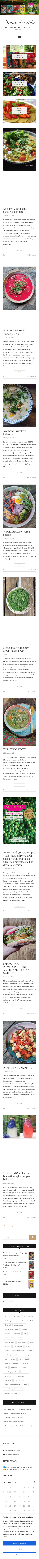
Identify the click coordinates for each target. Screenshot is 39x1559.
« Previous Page (8, 1226)
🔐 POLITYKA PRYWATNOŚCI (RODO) (15, 1469)
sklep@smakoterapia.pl (12, 1450)
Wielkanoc (8, 1380)
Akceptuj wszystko (19, 1543)
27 (5, 1492)
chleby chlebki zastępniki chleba (14, 1325)
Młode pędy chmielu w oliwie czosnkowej (16, 649)
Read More (19, 250)
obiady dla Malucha (18, 1350)
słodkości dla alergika (11, 1363)
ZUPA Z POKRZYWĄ (14, 749)
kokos (32, 1342)
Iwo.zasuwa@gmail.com (12, 1454)
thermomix (25, 1363)
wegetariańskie (19, 1376)
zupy (25, 1385)
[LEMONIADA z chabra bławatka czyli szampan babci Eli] (19, 1127)
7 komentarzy (31, 1217)
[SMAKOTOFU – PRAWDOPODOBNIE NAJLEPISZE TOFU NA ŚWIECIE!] (19, 939)
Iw (4, 255)
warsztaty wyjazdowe (11, 1372)
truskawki (14, 1367)
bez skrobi (30, 1321)
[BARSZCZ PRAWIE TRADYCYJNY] (19, 288)
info (25, 1333)
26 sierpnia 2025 (8, 215)
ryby (6, 1359)
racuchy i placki (27, 1355)
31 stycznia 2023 (8, 868)
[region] (19, 1536)
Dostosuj (19, 1549)
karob (20, 1338)
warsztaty (24, 1367)
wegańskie (8, 1376)
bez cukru (17, 1316)
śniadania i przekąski (11, 1393)
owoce (30, 1350)
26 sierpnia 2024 (8, 438)
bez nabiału (20, 1321)
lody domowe (18, 1346)
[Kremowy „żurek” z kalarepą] (19, 405)
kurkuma (7, 1346)
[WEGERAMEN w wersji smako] (19, 506)
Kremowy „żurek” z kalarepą (14, 432)
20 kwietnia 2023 (8, 753)
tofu (6, 1367)
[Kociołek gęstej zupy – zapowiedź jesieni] (19, 149)
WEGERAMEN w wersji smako (16, 533)
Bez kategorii (9, 1321)
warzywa (25, 1372)
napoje (7, 1350)
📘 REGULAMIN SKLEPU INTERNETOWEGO (17, 1467)
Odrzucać (19, 1555)
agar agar (8, 1316)
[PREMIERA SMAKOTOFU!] (19, 1042)
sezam (13, 1359)
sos (20, 1359)
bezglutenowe (28, 1316)
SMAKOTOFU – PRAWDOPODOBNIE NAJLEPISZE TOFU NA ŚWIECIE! (16, 968)
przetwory (8, 1355)
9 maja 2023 (7, 654)
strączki (27, 1359)
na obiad (28, 1346)
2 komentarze (31, 911)
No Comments (31, 255)
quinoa (17, 1355)
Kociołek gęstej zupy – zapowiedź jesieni (16, 210)
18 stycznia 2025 (8, 337)
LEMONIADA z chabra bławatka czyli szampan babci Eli (17, 1176)
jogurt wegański (10, 1338)
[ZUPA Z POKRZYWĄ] (19, 722)
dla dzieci (24, 1329)
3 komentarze (31, 691)
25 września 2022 (8, 977)
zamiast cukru (19, 1380)
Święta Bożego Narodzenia (13, 1389)
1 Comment (32, 570)
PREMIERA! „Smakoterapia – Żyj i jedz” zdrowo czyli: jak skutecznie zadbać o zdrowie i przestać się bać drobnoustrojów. (19, 859)
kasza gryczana (9, 1342)
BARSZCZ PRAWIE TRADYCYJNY (14, 332)
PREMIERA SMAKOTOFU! (18, 1067)
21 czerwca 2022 (8, 1183)
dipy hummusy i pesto (11, 1329)
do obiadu (17, 1333)
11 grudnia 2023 (8, 538)
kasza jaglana (22, 1342)
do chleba (8, 1333)
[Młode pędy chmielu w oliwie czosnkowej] (19, 597)
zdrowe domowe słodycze (13, 1385)
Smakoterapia (17, 21)
